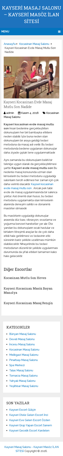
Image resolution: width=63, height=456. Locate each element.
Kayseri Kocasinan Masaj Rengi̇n (28, 303)
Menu (5, 31)
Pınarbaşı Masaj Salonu (23, 360)
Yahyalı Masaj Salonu (22, 380)
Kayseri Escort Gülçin (22, 409)
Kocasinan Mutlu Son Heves (25, 278)
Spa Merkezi (17, 365)
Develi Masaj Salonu (22, 339)
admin (10, 113)
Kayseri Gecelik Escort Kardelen (29, 430)
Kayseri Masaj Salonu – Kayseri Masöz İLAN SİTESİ (31, 14)
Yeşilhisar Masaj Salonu (23, 386)
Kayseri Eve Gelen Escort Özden (29, 420)
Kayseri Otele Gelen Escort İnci (28, 415)
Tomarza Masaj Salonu (23, 375)
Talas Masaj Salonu (21, 370)
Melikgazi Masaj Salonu (23, 354)
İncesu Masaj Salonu (22, 344)
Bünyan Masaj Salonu (22, 334)
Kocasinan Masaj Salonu (24, 349)
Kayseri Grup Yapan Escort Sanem (30, 425)
